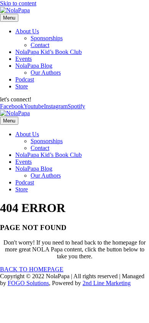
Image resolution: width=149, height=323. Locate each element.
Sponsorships (47, 38)
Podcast (24, 79)
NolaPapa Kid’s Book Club (48, 52)
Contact (40, 45)
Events (23, 58)
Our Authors (46, 72)
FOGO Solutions (28, 283)
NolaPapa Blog (33, 65)
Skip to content (18, 3)
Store (21, 86)
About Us (27, 31)
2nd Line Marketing (107, 283)
